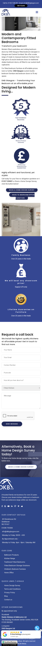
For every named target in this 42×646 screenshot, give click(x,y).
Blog (6, 596)
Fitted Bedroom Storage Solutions (17, 566)
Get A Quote (21, 5)
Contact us (8, 600)
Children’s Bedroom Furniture (15, 569)
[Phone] (37, 628)
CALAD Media (21, 643)
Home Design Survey (12, 585)
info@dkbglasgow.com (31, 3)
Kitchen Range (9, 558)
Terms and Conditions (12, 589)
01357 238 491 (13, 3)
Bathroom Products (11, 555)
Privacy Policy (9, 593)
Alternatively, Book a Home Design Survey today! (18, 450)
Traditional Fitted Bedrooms (14, 562)
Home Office (9, 573)
